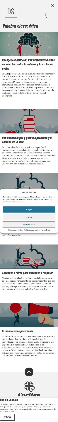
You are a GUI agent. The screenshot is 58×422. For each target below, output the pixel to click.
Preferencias (29, 224)
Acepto (29, 209)
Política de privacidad (32, 230)
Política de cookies (15, 230)
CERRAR (7, 417)
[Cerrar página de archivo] (52, 5)
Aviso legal (46, 230)
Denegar (29, 217)
